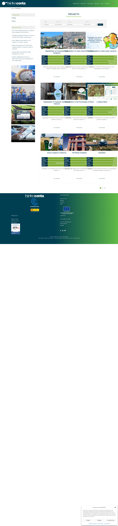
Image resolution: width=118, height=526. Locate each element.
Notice (14, 21)
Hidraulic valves (15, 220)
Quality (62, 200)
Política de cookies (93, 523)
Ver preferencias (110, 520)
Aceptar (88, 520)
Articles (14, 18)
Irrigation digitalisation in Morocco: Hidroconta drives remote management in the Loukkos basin (22, 58)
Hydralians (102, 153)
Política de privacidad (48, 238)
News (61, 203)
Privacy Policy (100, 523)
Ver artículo (57, 76)
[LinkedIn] (62, 230)
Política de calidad (58, 238)
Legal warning (107, 523)
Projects (62, 202)
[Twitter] (60, 230)
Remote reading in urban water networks (101, 51)
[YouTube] (65, 230)
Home (12, 8)
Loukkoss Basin (102, 102)
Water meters (14, 219)
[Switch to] (113, 3)
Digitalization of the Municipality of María (79, 102)
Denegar (99, 520)
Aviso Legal (40, 238)
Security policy (76, 238)
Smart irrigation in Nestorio (56, 153)
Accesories (14, 222)
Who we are (63, 198)
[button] (115, 507)
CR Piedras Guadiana (79, 153)
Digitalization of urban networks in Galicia (79, 51)
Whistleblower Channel (68, 238)
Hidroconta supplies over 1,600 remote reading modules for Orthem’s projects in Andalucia (22, 47)
